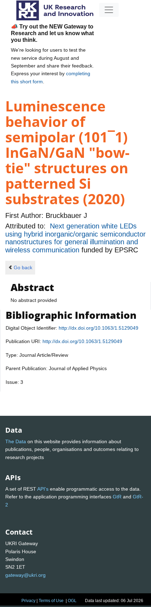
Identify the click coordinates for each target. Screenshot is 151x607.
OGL (72, 600)
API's (42, 489)
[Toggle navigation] (109, 10)
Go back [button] (23, 267)
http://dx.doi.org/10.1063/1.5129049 (98, 328)
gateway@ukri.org (25, 575)
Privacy (28, 600)
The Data (15, 441)
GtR (117, 496)
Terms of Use (51, 600)
